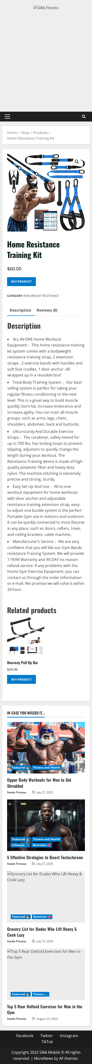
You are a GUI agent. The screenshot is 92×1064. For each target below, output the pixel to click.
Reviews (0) (47, 310)
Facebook (24, 1035)
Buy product (21, 281)
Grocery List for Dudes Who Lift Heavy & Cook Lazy (42, 932)
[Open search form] (83, 116)
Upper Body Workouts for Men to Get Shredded (39, 783)
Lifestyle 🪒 (20, 845)
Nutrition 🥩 (41, 845)
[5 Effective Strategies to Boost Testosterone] (46, 825)
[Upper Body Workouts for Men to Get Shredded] (46, 747)
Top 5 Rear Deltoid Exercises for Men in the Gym (44, 1009)
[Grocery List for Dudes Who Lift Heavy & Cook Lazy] (46, 897)
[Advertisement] (46, 59)
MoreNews (43, 1058)
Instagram (69, 1035)
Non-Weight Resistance (41, 296)
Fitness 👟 (40, 994)
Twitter (46, 1035)
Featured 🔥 (20, 767)
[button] (7, 116)
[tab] (20, 311)
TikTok (47, 1041)
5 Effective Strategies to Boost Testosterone (45, 857)
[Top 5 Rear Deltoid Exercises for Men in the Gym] (46, 974)
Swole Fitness (16, 792)
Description (20, 310)
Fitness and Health (46, 767)
